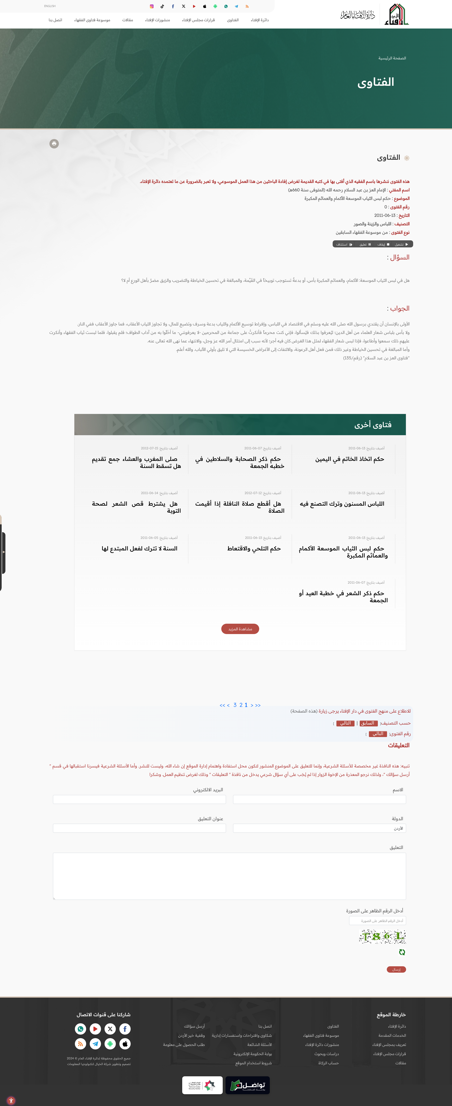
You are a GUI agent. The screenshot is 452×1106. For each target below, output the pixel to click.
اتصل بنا (55, 19)
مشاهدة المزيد (240, 629)
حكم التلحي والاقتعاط (254, 548)
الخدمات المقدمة (392, 1035)
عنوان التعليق (210, 818)
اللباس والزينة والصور (372, 223)
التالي (345, 723)
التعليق (396, 847)
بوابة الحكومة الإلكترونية (253, 1053)
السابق (367, 723)
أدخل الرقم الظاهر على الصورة (374, 910)
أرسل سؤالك (194, 1026)
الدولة (397, 818)
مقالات (401, 1063)
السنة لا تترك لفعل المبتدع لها (140, 548)
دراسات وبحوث (327, 1053)
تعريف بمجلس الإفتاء (389, 1044)
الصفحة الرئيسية (392, 58)
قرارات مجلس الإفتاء (389, 1053)
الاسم (398, 789)
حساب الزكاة (329, 1063)
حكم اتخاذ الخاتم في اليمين (349, 458)
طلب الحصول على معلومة (184, 1044)
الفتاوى (333, 1026)
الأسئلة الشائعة (259, 1044)
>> (222, 703)
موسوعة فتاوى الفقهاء (321, 1035)
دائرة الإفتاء (397, 1026)
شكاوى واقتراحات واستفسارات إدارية (242, 1035)
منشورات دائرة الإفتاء (322, 1044)
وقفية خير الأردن (191, 1035)
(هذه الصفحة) (305, 711)
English (50, 6)
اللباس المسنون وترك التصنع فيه (342, 503)
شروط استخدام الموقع (253, 1063)
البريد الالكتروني (208, 789)
